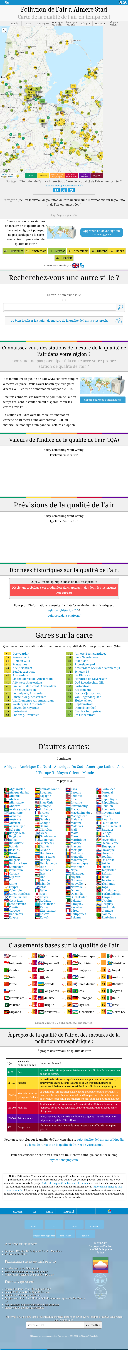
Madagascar (76, 816)
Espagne (42, 796)
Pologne (73, 917)
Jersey (41, 897)
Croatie (11, 907)
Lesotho (73, 792)
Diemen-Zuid (18, 661)
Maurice (73, 843)
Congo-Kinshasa (17, 893)
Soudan (104, 856)
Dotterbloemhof (82, 707)
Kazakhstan (44, 904)
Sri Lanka (105, 860)
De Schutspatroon (21, 690)
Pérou (72, 910)
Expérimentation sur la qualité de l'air (26, 1271)
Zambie (104, 914)
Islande (42, 883)
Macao (72, 809)
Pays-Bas (73, 907)
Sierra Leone (107, 843)
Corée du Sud (15, 897)
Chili (9, 880)
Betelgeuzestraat (20, 671)
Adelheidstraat (19, 668)
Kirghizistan (45, 910)
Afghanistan (14, 789)
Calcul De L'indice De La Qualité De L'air (27, 1292)
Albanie (12, 796)
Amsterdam (17, 675)
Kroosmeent (79, 690)
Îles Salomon (45, 863)
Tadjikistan (106, 870)
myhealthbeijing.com (63, 1160)
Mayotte (73, 846)
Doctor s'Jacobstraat (84, 693)
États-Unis (43, 802)
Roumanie (105, 809)
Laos (71, 789)
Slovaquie (105, 850)
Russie (103, 816)
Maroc (72, 836)
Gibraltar (43, 829)
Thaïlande (105, 883)
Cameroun (13, 870)
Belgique (12, 836)
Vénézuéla (106, 907)
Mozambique (76, 863)
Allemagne (14, 802)
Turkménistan (108, 893)
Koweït (41, 917)
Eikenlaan (78, 661)
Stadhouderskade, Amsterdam (29, 679)
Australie (12, 819)
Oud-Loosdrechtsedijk (86, 682)
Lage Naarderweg (83, 657)
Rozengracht (17, 657)
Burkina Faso (15, 863)
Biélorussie (14, 843)
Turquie (104, 897)
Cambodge (13, 867)
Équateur (43, 792)
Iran (40, 877)
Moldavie (74, 853)
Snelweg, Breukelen (23, 715)
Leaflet (4, 174)
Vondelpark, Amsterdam (25, 693)
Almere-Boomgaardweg (87, 653)
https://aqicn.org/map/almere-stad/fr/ (64, 185)
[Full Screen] (4, 30)
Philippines (75, 914)
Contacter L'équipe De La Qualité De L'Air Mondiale (33, 1251)
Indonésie (43, 870)
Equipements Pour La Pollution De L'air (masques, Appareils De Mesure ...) (45, 1300)
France (41, 812)
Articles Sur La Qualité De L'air (22, 1268)
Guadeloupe (45, 836)
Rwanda (104, 819)
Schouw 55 (78, 671)
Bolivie (11, 846)
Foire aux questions (19, 1281)
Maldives (74, 826)
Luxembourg (76, 806)
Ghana (41, 826)
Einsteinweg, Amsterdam (26, 697)
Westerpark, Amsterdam (25, 704)
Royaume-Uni (108, 812)
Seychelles (106, 840)
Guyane (42, 850)
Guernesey (44, 843)
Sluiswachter (80, 700)
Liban (72, 799)
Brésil (10, 853)
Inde (40, 867)
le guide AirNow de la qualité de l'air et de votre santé (65, 1145)
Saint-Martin (107, 823)
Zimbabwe (106, 917)
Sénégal (104, 833)
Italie (40, 890)
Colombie (13, 890)
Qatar (102, 796)
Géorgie (42, 823)
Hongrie (42, 860)
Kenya (41, 907)
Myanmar (74, 867)
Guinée (41, 846)
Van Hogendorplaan (84, 697)
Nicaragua (74, 873)
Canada (11, 873)
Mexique (73, 850)
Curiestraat (16, 711)
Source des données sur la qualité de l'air (28, 1288)
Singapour (105, 846)
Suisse (103, 867)
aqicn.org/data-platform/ (64, 615)
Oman (72, 890)
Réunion (104, 806)
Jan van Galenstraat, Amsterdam (31, 686)
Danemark (13, 914)
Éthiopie (42, 806)
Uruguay (104, 904)
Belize (10, 840)
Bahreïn (12, 829)
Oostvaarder (17, 653)
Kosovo (41, 914)
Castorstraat (79, 686)
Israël (40, 887)
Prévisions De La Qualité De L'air (23, 1295)
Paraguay (74, 904)
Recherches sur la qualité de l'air (30, 1261)
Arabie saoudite (17, 809)
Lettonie (73, 796)
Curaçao (12, 910)
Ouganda (74, 893)
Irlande (42, 880)
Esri (12, 176)
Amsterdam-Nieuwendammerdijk (94, 668)
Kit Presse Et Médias (16, 1254)
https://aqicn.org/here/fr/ (64, 215)
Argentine (13, 812)
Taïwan (104, 873)
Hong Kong (44, 856)
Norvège (73, 880)
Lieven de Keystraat (22, 707)
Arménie (12, 816)
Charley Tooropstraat (85, 711)
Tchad (103, 877)
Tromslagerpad (81, 664)
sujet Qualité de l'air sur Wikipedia (100, 1139)
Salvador (104, 829)
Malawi (73, 823)
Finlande (43, 809)
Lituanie (73, 802)
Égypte (11, 917)
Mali (71, 829)
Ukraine (104, 900)
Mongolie (74, 856)
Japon (40, 893)
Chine (10, 883)
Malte (71, 833)
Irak (39, 873)
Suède (103, 863)
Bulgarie (12, 860)
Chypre (11, 887)
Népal (72, 870)
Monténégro (76, 860)
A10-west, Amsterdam (24, 682)
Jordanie (42, 900)
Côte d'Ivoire (15, 904)
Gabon (41, 816)
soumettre (93, 1325)
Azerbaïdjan (14, 826)
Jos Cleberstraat (81, 715)
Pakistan (73, 900)
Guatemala (44, 840)
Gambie (42, 819)
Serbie (103, 836)
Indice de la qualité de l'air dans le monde (65, 1183)
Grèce (41, 833)
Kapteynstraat (80, 704)
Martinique (75, 840)
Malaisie (73, 819)
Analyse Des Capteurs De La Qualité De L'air (29, 1274)
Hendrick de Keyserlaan (87, 679)
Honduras (43, 853)
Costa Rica (13, 900)
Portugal (104, 792)
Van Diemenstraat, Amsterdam (30, 700)
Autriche (12, 823)
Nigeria (73, 877)
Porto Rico (105, 789)
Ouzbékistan (76, 897)
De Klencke (79, 675)
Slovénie (104, 853)
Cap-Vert (12, 877)
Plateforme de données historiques (24, 1307)
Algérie (11, 799)
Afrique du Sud (16, 792)
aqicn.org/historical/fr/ (63, 610)
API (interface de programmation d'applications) (32, 1304)
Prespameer (17, 664)
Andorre (12, 806)
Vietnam (104, 910)
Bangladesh (14, 833)
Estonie (42, 799)
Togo (102, 887)
